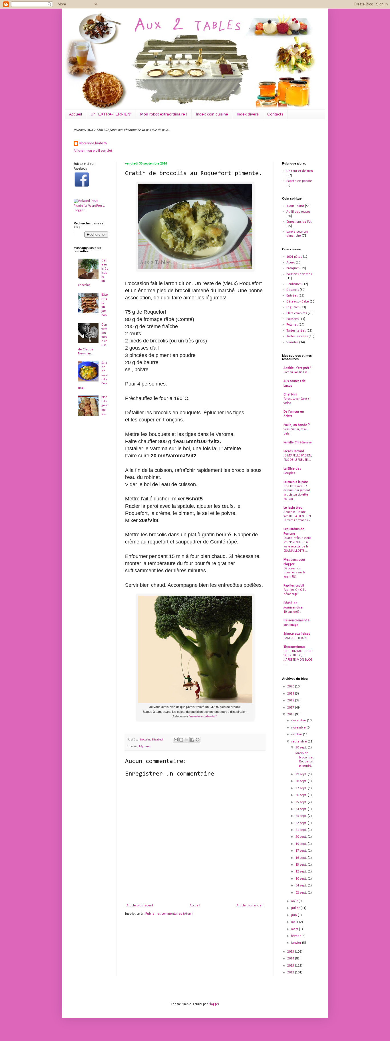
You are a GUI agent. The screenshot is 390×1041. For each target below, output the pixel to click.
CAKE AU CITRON (295, 638)
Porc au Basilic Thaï (296, 372)
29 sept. (301, 774)
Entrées (292, 295)
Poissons (292, 319)
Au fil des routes (298, 212)
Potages (292, 324)
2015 (291, 951)
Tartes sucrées (297, 336)
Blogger (213, 1004)
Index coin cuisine (212, 114)
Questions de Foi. (299, 222)
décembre (299, 720)
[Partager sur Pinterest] (197, 739)
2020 (291, 686)
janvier (296, 943)
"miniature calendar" (203, 716)
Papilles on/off (294, 585)
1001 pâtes (294, 257)
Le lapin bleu (293, 508)
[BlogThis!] (181, 739)
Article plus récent (139, 905)
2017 (291, 707)
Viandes (292, 342)
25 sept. (301, 802)
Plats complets (296, 313)
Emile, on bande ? (296, 425)
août (295, 901)
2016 (291, 714)
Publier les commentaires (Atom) (169, 914)
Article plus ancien (250, 905)
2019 (291, 693)
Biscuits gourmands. (104, 405)
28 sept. (301, 781)
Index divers (248, 114)
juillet (296, 908)
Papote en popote (299, 181)
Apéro (290, 262)
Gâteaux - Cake (297, 301)
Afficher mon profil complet (93, 151)
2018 (291, 700)
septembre (299, 741)
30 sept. (301, 747)
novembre (299, 727)
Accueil (75, 114)
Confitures (293, 284)
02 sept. (301, 892)
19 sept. (301, 844)
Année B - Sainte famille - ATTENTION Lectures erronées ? (297, 516)
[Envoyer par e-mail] (176, 739)
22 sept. (301, 823)
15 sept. (301, 865)
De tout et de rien (299, 171)
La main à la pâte (296, 482)
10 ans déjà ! (292, 612)
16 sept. (301, 858)
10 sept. (301, 878)
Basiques (292, 268)
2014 (291, 958)
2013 (291, 965)
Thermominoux (294, 647)
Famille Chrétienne (298, 442)
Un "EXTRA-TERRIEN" (111, 114)
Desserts (292, 290)
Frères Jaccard (294, 451)
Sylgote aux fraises (297, 634)
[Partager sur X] (187, 739)
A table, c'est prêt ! (297, 368)
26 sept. (301, 795)
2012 (291, 972)
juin (294, 915)
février (296, 936)
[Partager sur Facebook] (192, 739)
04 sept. (301, 885)
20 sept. (301, 837)
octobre (297, 734)
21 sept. (301, 830)
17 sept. (301, 851)
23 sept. (301, 816)
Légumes (145, 746)
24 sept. (301, 809)
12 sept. (301, 871)
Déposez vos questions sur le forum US (294, 573)
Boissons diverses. (299, 274)
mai (294, 922)
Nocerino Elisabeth (93, 143)
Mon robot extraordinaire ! (163, 114)
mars (295, 929)
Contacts (275, 114)
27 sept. (301, 788)
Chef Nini (290, 394)
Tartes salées (296, 330)
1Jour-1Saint (295, 206)
